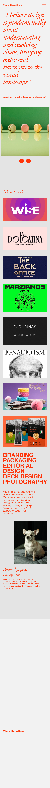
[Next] (28, 161)
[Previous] (21, 161)
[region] (25, 135)
